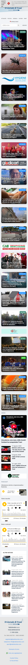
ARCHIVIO (24, 25)
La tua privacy (14, 660)
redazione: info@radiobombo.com (14, 642)
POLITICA (10, 18)
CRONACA (15, 18)
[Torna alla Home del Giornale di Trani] (14, 8)
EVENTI (25, 18)
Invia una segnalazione (15, 653)
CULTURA (21, 18)
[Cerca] (18, 25)
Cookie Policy (14, 658)
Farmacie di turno (14, 649)
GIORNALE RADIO (14, 21)
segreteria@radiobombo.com (14, 639)
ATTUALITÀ (3, 18)
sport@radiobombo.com (14, 644)
